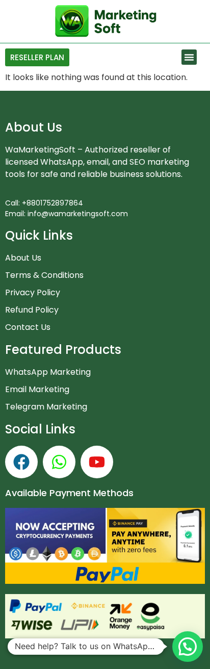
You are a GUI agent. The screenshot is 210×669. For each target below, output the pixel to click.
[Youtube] (97, 462)
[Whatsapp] (59, 462)
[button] (189, 57)
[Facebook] (21, 462)
